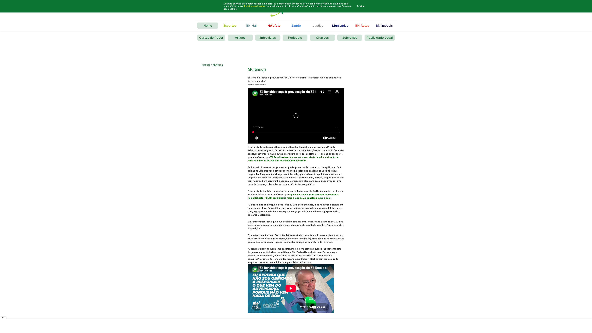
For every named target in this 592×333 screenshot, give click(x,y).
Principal (205, 65)
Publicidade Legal (379, 37)
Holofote (273, 25)
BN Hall (251, 25)
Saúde (296, 25)
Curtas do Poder (211, 37)
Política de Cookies (254, 6)
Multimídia (218, 65)
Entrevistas (267, 37)
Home (207, 25)
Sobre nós (349, 37)
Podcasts (295, 37)
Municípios (340, 25)
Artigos (240, 37)
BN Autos (362, 25)
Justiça (318, 25)
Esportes (229, 25)
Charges (322, 37)
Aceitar (361, 6)
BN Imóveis (384, 25)
